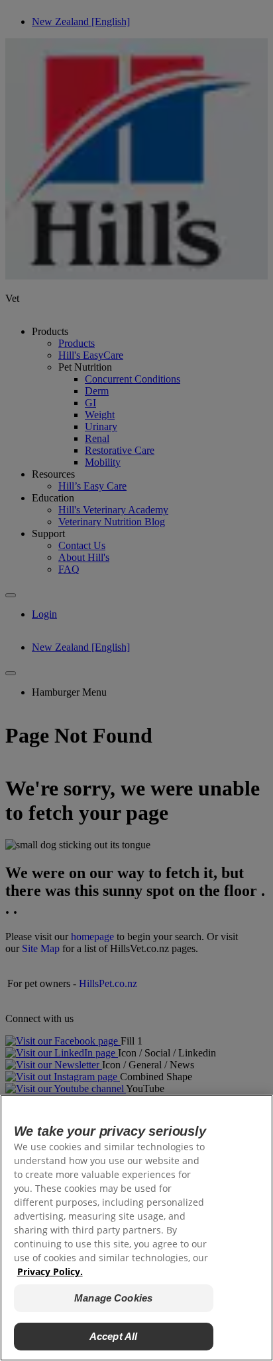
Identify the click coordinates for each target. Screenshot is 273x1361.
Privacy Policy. (50, 1271)
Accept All (113, 1336)
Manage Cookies (113, 1298)
